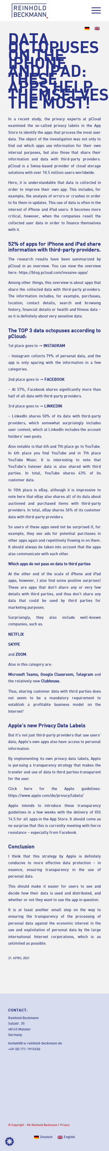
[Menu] (93, 10)
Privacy (65, 1125)
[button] (9, 1141)
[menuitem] (93, 10)
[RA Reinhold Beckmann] (45, 10)
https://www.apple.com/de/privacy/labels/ (46, 796)
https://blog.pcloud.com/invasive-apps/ (53, 273)
